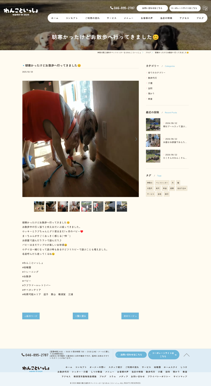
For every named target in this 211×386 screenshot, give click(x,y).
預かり (151, 93)
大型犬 (149, 188)
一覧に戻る (80, 315)
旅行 (166, 194)
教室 (150, 98)
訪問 (150, 88)
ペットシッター (162, 182)
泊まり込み (181, 188)
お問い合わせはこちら (152, 8)
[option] (80, 139)
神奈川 (149, 182)
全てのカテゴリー (157, 72)
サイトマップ (180, 376)
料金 (165, 188)
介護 (150, 82)
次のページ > (130, 315)
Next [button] (136, 139)
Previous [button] (25, 139)
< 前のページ (31, 315)
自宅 (159, 194)
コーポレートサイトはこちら (184, 8)
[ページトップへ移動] (186, 355)
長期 (172, 188)
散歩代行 (152, 77)
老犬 (157, 188)
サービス (150, 194)
